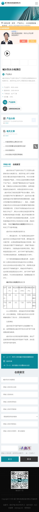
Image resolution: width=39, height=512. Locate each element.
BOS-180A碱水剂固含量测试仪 (23, 357)
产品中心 (20, 23)
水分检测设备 (31, 23)
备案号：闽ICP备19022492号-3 (14, 505)
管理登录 (27, 508)
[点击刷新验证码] (25, 448)
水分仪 (4, 26)
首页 (13, 23)
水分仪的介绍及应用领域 (13, 154)
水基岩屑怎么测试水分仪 (13, 142)
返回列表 (9, 361)
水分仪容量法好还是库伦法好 (15, 146)
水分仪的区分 (10, 150)
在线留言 (16, 164)
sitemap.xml (19, 508)
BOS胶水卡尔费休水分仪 (21, 365)
